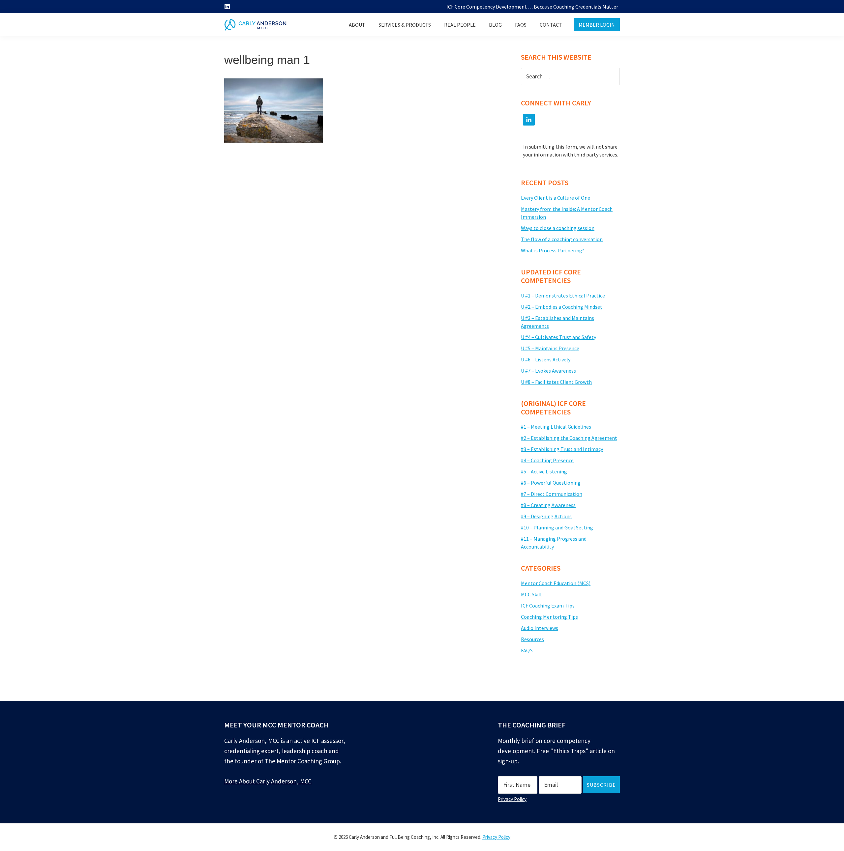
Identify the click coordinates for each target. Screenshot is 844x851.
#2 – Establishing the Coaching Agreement (569, 438)
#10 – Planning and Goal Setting (557, 527)
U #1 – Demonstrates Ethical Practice (563, 295)
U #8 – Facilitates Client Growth (556, 382)
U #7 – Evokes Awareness (548, 370)
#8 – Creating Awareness (548, 505)
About (357, 24)
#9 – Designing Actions (546, 516)
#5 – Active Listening (544, 471)
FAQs (521, 24)
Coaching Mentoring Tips (549, 616)
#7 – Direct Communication (551, 494)
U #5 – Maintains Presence (550, 348)
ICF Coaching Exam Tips (548, 605)
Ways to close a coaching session (557, 228)
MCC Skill (531, 594)
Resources (532, 639)
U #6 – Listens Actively (545, 359)
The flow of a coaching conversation (562, 239)
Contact (551, 24)
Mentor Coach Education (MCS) (555, 583)
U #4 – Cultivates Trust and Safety (558, 337)
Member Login (597, 24)
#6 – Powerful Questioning (551, 482)
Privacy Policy (512, 799)
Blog (495, 24)
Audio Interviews (539, 628)
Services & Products (404, 24)
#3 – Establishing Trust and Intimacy (562, 449)
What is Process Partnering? (552, 250)
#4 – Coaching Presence (547, 460)
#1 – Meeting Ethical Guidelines (556, 426)
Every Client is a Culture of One (555, 197)
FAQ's (527, 650)
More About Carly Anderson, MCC (268, 781)
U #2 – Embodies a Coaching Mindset (561, 306)
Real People (460, 24)
